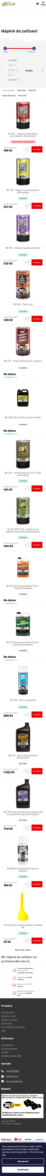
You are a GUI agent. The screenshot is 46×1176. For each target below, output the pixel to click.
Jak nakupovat (7, 1045)
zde (3, 1155)
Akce (12, 65)
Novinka (13, 70)
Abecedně (22, 96)
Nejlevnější (21, 90)
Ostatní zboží (6, 1023)
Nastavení (23, 1161)
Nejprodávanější (9, 96)
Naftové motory (7, 1012)
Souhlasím (23, 1169)
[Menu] (43, 3)
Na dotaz (13, 80)
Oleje (3, 1030)
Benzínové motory (8, 1016)
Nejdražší (32, 90)
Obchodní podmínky (9, 1049)
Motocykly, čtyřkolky (9, 1020)
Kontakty (4, 1052)
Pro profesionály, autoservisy (13, 1027)
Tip (11, 75)
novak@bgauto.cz (11, 377)
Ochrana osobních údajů (11, 1056)
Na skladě (13, 60)
